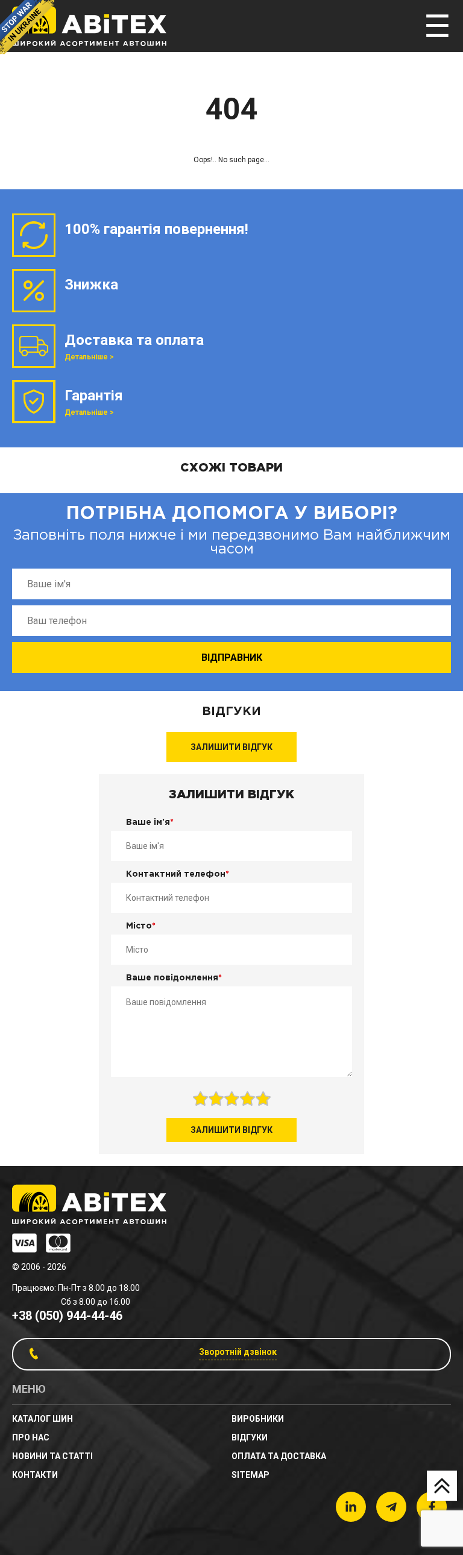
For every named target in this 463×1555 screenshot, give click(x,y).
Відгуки (250, 1437)
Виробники (258, 1419)
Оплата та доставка (279, 1456)
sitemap (250, 1475)
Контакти (35, 1475)
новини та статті (52, 1456)
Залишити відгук (231, 747)
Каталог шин (42, 1419)
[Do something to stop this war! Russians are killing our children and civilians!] (27, 27)
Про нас (30, 1437)
